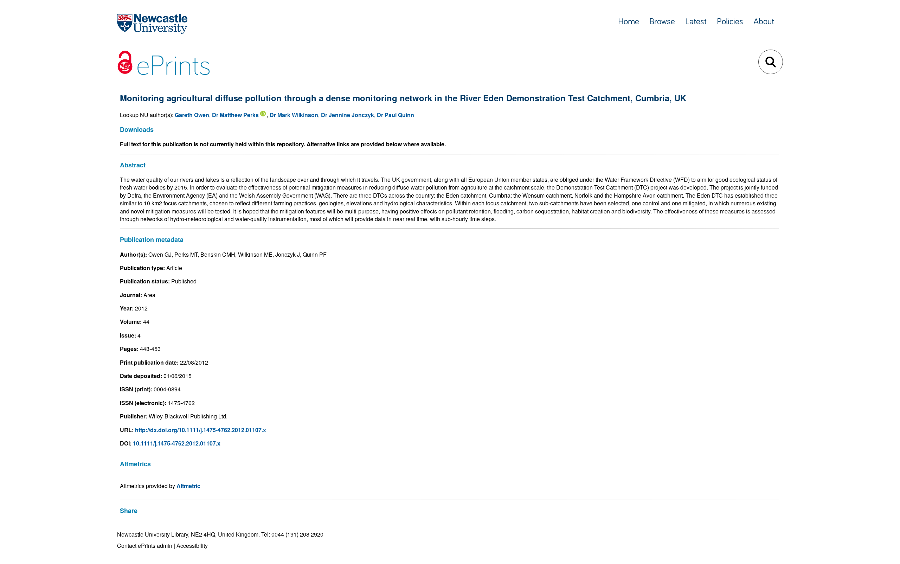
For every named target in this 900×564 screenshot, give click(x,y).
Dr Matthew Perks (235, 115)
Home (628, 21)
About (763, 21)
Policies (730, 21)
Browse (662, 21)
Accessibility (192, 545)
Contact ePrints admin (144, 545)
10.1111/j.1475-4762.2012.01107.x (176, 443)
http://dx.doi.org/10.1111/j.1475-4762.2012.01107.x (200, 430)
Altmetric (188, 486)
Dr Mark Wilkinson (294, 115)
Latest (696, 21)
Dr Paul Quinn (395, 115)
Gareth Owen (192, 115)
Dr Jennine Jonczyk (347, 115)
